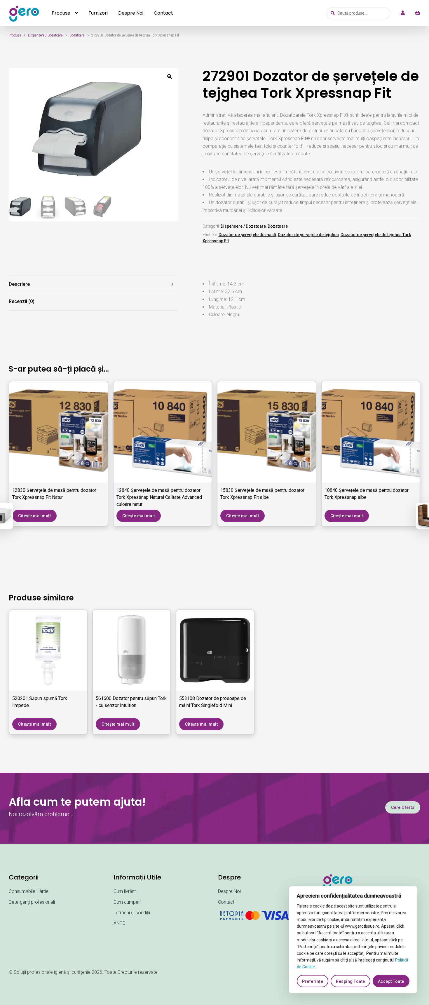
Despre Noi (130, 13)
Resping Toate (350, 981)
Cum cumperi (127, 902)
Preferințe (312, 981)
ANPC (119, 923)
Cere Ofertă (403, 807)
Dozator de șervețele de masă (247, 234)
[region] (353, 939)
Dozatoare (76, 35)
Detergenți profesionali (32, 902)
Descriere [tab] (19, 284)
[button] (169, 76)
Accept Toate (391, 981)
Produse (61, 13)
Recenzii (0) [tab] (21, 301)
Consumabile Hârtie (28, 891)
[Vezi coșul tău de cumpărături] (414, 13)
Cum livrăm (125, 891)
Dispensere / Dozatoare (45, 35)
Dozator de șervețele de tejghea (308, 234)
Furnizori (98, 13)
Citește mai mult (34, 515)
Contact (163, 13)
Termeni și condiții (132, 912)
